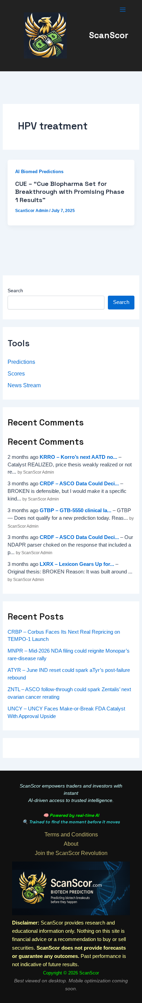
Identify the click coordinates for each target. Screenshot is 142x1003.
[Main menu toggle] (123, 9)
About (71, 844)
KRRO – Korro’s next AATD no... (78, 457)
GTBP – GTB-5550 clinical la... (75, 510)
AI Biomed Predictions (39, 171)
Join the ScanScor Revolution (71, 853)
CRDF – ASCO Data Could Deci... (79, 483)
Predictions (21, 362)
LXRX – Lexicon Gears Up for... (77, 564)
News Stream (24, 385)
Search (15, 290)
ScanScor (108, 35)
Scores (16, 373)
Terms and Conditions (71, 834)
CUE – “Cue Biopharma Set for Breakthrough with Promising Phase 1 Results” (69, 192)
